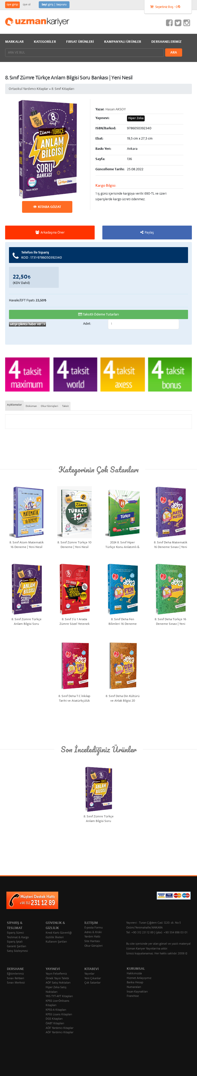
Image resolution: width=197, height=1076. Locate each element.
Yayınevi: (102, 118)
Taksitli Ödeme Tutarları (101, 314)
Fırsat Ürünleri (80, 42)
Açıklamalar (14, 405)
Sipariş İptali (15, 942)
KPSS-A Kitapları (56, 1010)
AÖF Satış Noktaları (58, 983)
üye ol (27, 5)
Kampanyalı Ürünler (122, 42)
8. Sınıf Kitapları (63, 89)
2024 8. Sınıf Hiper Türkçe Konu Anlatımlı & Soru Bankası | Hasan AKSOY (122, 544)
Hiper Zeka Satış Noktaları (56, 989)
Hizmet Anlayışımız (139, 978)
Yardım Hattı (92, 937)
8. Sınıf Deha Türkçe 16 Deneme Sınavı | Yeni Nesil (170, 621)
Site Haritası (92, 941)
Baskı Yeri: (103, 149)
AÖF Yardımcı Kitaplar (59, 1028)
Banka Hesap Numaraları (135, 984)
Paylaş (149, 232)
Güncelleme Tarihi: (109, 169)
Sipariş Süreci (15, 933)
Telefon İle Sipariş (41, 255)
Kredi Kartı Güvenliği (59, 933)
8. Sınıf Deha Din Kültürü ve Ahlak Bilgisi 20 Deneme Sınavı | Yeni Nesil (123, 698)
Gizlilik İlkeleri (55, 937)
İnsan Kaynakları (137, 992)
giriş (47, 5)
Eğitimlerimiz (15, 974)
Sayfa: (100, 159)
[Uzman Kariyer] (37, 22)
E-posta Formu (93, 928)
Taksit (65, 406)
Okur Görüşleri (49, 406)
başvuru (61, 5)
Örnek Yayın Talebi (57, 978)
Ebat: (99, 138)
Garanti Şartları (16, 946)
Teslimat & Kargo (18, 937)
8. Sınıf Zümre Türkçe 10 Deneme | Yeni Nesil (74, 544)
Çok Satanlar (92, 983)
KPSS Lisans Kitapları (59, 1014)
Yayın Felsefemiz (56, 974)
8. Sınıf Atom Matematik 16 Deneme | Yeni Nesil (26, 544)
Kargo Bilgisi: (105, 186)
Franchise (133, 996)
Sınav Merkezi (16, 983)
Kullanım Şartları (56, 942)
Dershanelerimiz (166, 42)
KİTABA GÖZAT (49, 207)
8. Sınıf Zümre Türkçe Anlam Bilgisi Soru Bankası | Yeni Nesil (27, 621)
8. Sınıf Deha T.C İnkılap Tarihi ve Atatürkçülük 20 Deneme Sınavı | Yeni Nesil (74, 698)
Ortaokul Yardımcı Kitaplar (28, 89)
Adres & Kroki (93, 932)
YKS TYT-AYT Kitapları (59, 996)
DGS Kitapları (54, 1019)
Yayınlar (89, 974)
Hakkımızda (134, 974)
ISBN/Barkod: (105, 128)
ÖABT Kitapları (55, 1023)
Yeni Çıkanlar (92, 978)
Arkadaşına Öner (53, 232)
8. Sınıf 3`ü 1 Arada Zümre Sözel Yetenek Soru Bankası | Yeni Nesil (74, 621)
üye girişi (12, 5)
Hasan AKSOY (115, 109)
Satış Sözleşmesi (17, 951)
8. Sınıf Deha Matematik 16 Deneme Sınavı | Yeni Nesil (170, 544)
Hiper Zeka (135, 118)
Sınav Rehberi (15, 978)
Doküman (31, 406)
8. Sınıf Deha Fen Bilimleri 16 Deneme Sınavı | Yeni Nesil (123, 621)
